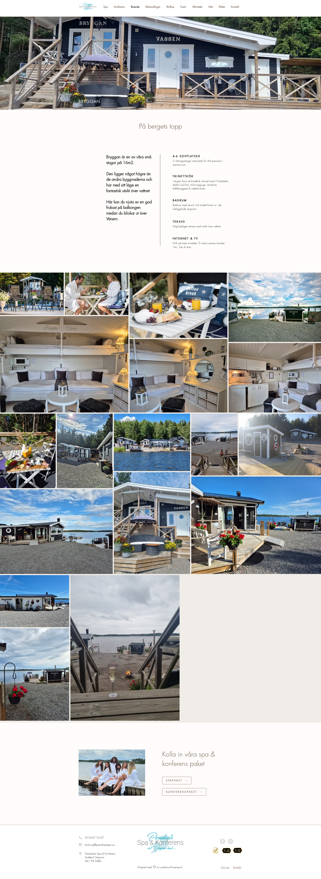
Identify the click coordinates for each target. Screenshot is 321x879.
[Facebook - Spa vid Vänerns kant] (222, 841)
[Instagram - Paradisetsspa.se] (230, 841)
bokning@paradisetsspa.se (100, 845)
